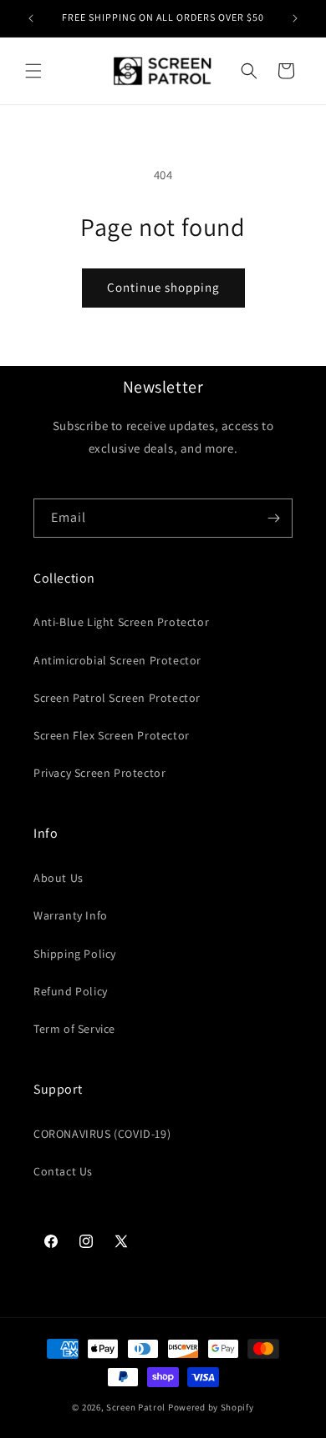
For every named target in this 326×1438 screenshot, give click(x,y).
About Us (58, 877)
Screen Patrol (136, 1407)
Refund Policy (70, 991)
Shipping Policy (74, 953)
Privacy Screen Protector (99, 772)
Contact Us (63, 1171)
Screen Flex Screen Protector (111, 735)
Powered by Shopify (211, 1407)
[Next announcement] (295, 18)
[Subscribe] (273, 518)
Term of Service (74, 1028)
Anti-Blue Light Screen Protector (121, 621)
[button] (33, 71)
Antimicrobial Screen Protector (117, 660)
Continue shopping (163, 287)
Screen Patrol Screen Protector (117, 697)
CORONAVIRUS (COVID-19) (102, 1133)
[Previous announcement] (31, 18)
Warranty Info (70, 915)
